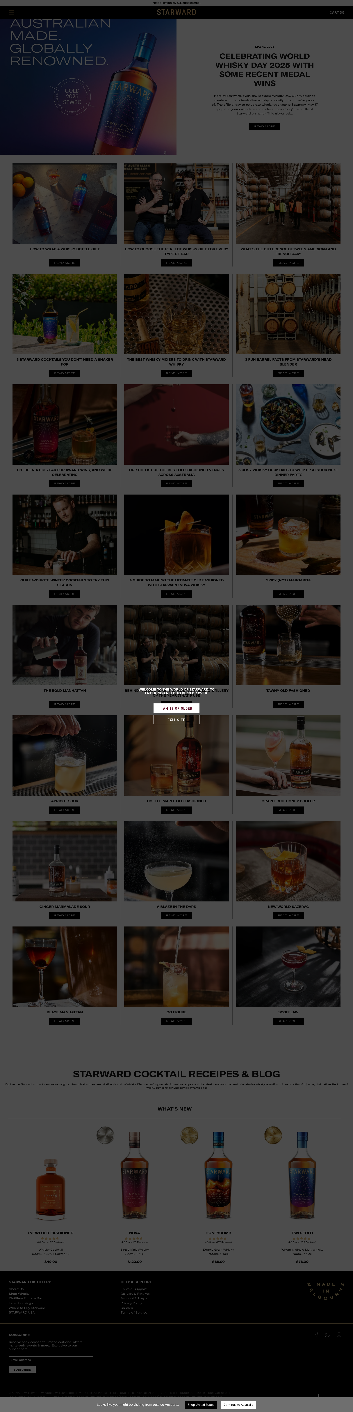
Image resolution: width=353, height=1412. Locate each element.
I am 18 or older (176, 708)
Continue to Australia (238, 1405)
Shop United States (201, 1405)
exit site (176, 720)
